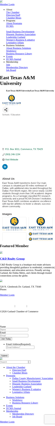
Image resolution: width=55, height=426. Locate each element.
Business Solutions (15, 397)
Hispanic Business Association (21, 34)
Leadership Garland (15, 37)
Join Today (6, 339)
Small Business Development (20, 31)
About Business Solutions (18, 48)
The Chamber (12, 12)
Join (8, 64)
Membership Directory (17, 67)
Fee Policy (21, 306)
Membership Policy (37, 306)
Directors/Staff (13, 15)
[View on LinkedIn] (5, 168)
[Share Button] (5, 109)
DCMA (10, 26)
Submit (4, 356)
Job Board (11, 70)
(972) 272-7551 (14, 289)
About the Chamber (15, 367)
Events (9, 56)
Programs (10, 375)
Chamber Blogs (13, 18)
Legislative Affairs (15, 42)
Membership (12, 411)
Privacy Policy (7, 306)
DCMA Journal (13, 59)
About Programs (14, 23)
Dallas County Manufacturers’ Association (32, 378)
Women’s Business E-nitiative (20, 40)
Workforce (11, 51)
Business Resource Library (19, 53)
